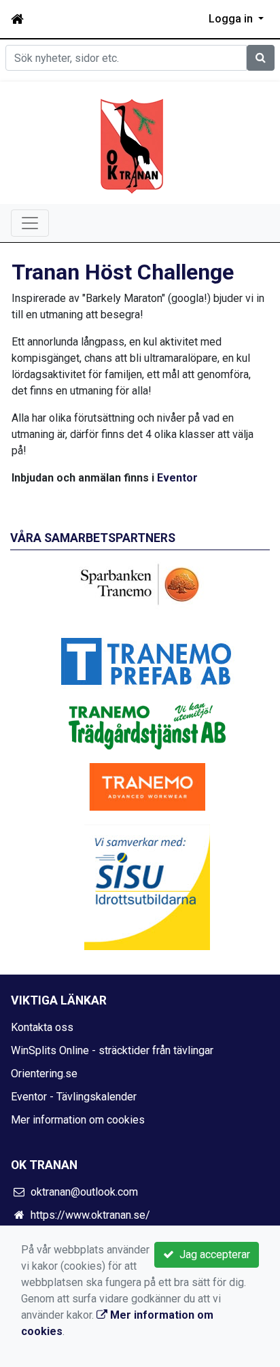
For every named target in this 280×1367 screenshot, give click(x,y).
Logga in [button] (232, 18)
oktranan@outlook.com (84, 1191)
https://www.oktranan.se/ (90, 1215)
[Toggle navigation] (30, 223)
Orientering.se (44, 1073)
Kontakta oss (42, 1027)
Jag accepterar (212, 1254)
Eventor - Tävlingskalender (74, 1096)
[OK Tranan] (132, 145)
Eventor (176, 477)
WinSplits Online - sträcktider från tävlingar (112, 1050)
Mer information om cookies (78, 1119)
